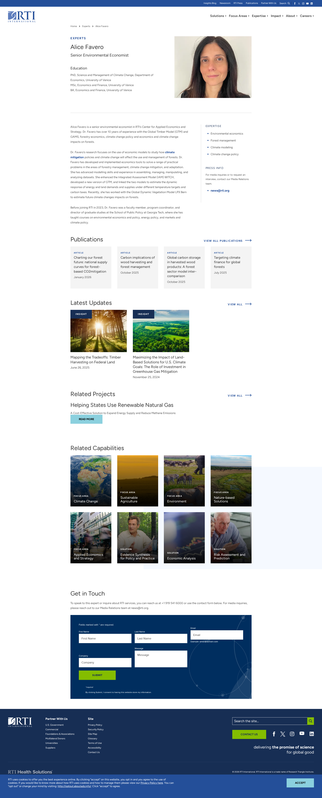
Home (73, 26)
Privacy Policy (95, 725)
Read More (90, 419)
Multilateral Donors (55, 738)
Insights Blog (210, 3)
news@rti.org (220, 190)
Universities (51, 743)
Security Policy (95, 729)
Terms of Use (95, 743)
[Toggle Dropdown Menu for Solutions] (225, 16)
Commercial (51, 729)
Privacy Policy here (152, 782)
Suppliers (50, 748)
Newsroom (225, 3)
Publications (252, 3)
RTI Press (238, 3)
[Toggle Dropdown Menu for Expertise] (267, 16)
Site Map (92, 734)
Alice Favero (101, 26)
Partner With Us (268, 3)
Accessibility (94, 748)
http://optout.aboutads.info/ (74, 786)
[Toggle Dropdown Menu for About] (297, 16)
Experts (86, 26)
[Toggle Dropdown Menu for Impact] (282, 16)
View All (240, 304)
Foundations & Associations (59, 734)
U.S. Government (54, 725)
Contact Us (94, 752)
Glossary (92, 738)
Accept (304, 782)
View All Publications (224, 240)
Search (283, 3)
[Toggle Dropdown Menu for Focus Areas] (248, 16)
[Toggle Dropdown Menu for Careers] (313, 16)
